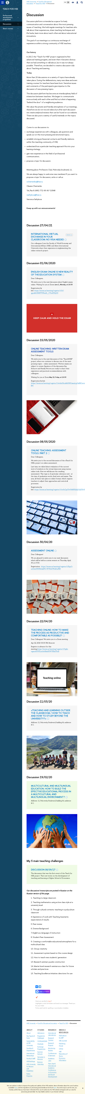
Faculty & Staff (31, 1058)
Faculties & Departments (31, 1049)
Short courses (8, 28)
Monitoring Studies (51, 1049)
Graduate (40, 1044)
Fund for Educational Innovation (47, 1023)
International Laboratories (52, 1034)
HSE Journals (63, 1041)
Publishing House (62, 1045)
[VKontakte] (36, 986)
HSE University (31, 1023)
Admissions (40, 1033)
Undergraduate (42, 1041)
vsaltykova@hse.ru (34, 195)
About (29, 1030)
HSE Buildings (31, 1061)
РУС (65, 2)
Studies (40, 1030)
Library (61, 1049)
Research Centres (51, 1039)
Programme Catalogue (41, 1037)
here (16, 1088)
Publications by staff (62, 1037)
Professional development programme (8, 17)
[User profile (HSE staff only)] (77, 2)
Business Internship (40, 1063)
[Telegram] (40, 986)
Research (52, 1030)
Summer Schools (40, 1053)
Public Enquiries (29, 1075)
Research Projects (51, 1044)
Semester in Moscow (41, 1058)
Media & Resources (63, 1031)
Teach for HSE (63, 1023)
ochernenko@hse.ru (35, 181)
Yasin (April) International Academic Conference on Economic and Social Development (52, 1070)
